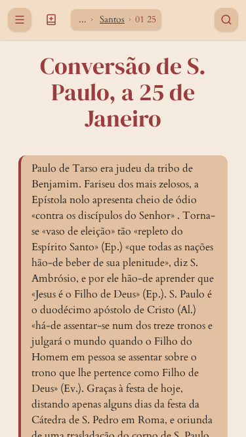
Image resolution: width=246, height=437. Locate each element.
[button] (51, 19)
